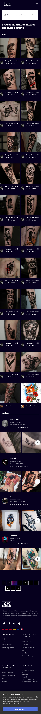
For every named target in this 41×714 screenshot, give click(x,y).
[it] (22, 629)
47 (8, 588)
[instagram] (14, 623)
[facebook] (9, 623)
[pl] (3, 629)
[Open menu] (36, 4)
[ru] (18, 629)
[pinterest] (19, 623)
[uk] (14, 629)
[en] (6, 629)
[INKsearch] (7, 4)
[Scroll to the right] (37, 442)
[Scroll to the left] (3, 442)
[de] (10, 629)
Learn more (16, 703)
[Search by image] (33, 15)
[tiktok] (4, 623)
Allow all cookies (20, 709)
